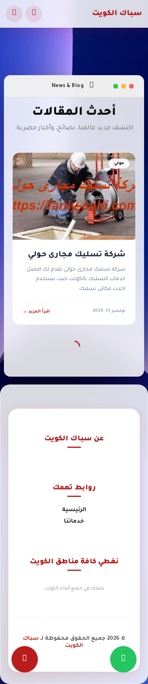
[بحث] (34, 14)
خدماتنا (74, 522)
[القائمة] (14, 14)
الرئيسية (74, 510)
